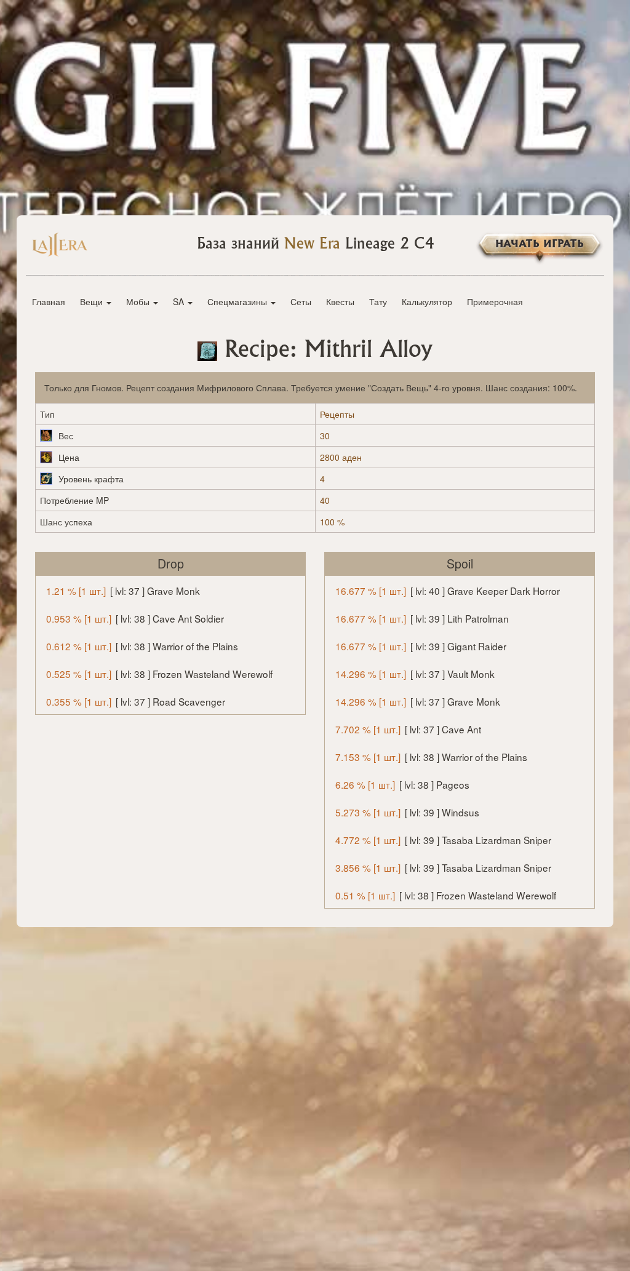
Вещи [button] (92, 301)
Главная (48, 301)
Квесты (340, 301)
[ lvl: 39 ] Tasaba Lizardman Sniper (443, 840)
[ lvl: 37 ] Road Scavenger (135, 701)
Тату (378, 301)
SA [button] (179, 301)
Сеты (300, 301)
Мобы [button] (139, 301)
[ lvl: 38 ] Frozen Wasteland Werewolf (159, 673)
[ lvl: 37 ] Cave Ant (408, 729)
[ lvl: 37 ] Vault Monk (415, 673)
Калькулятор (427, 301)
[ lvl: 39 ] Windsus (407, 812)
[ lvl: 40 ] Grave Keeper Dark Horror (447, 590)
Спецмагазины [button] (238, 301)
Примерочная (495, 301)
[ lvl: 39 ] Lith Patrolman (422, 618)
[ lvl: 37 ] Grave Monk (123, 590)
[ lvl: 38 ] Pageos (402, 784)
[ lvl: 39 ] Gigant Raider (420, 646)
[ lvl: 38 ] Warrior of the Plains (142, 646)
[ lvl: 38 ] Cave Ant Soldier (135, 618)
